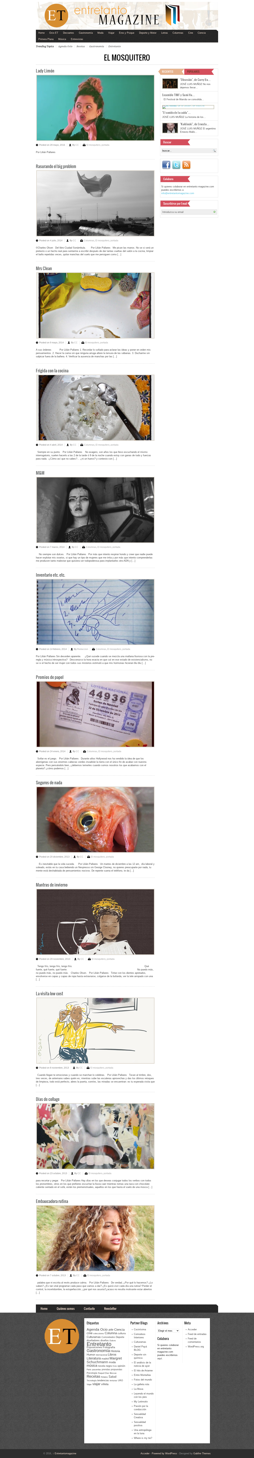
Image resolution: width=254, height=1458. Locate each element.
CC (77, 145)
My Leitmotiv (141, 1401)
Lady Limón (45, 70)
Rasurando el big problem (56, 166)
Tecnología (92, 1380)
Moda (100, 32)
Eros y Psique (126, 32)
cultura (122, 1333)
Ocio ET (53, 32)
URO (120, 1380)
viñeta (104, 1384)
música (92, 1365)
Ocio (114, 1366)
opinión (121, 1365)
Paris (89, 1369)
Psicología (92, 1373)
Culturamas (94, 1336)
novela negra (105, 1365)
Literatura (94, 1358)
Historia (115, 1351)
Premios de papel (49, 677)
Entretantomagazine (64, 1453)
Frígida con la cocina (52, 370)
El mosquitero (93, 145)
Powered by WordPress (164, 1453)
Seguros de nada (49, 782)
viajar (96, 1384)
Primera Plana (46, 39)
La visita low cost (49, 993)
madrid (105, 1358)
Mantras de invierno (51, 885)
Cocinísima (140, 1329)
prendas (106, 1369)
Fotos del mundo (143, 1379)
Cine (190, 32)
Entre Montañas (142, 1375)
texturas (113, 1380)
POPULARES (193, 71)
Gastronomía (86, 32)
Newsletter (110, 1308)
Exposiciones (94, 1347)
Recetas (81, 46)
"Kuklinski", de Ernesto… (194, 124)
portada (105, 145)
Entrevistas (77, 39)
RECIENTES (167, 71)
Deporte (120, 1337)
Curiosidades (108, 1337)
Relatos (104, 1377)
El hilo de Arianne (143, 1370)
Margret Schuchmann (104, 1360)
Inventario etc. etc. (50, 575)
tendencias (103, 1380)
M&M (40, 473)
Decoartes (68, 32)
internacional (101, 1355)
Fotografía (109, 1347)
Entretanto (114, 46)
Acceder (192, 1329)
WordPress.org (196, 1346)
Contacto (89, 1308)
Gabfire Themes (202, 1453)
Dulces (113, 1340)
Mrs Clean (44, 268)
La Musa (138, 1389)
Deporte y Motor (147, 32)
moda (112, 1362)
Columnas (178, 32)
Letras (164, 32)
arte (110, 1329)
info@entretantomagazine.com (177, 193)
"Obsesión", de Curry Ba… (195, 80)
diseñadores (93, 1340)
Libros (112, 1354)
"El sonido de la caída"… (176, 112)
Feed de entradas (197, 1334)
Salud (112, 1376)
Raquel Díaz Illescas (107, 1373)
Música (62, 39)
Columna (111, 1333)
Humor (91, 1354)
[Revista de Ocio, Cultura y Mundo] (127, 16)
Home (41, 32)
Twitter (176, 164)
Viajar (111, 32)
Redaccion (82, 649)
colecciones (98, 1333)
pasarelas (96, 1369)
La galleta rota (141, 1384)
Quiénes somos (66, 1308)
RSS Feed (186, 164)
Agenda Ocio (65, 46)
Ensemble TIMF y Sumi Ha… (178, 95)
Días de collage (48, 1099)
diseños (104, 1340)
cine (89, 1333)
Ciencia (202, 32)
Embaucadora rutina (52, 1201)
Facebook (166, 164)
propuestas (116, 1369)
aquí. (160, 1358)
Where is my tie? (143, 1438)
